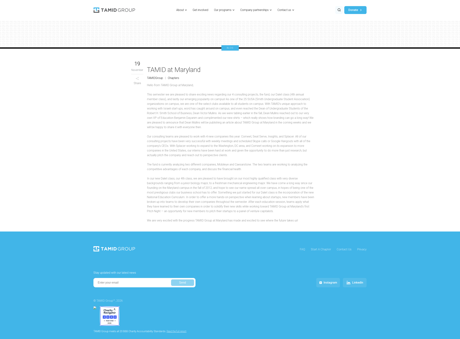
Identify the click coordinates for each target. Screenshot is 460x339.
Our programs (222, 10)
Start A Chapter (321, 249)
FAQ (302, 249)
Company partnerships (254, 10)
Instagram (330, 282)
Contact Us (344, 249)
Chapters (173, 78)
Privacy (362, 249)
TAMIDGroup (155, 78)
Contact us (284, 10)
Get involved (200, 10)
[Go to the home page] (114, 10)
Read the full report (176, 331)
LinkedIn (357, 282)
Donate (353, 10)
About (180, 10)
